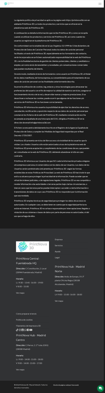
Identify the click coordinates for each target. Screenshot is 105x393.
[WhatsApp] (25, 330)
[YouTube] (30, 330)
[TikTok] (17, 330)
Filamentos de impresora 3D (28, 325)
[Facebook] (28, 330)
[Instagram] (20, 330)
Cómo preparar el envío (26, 313)
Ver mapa (20, 293)
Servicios (59, 245)
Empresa (58, 239)
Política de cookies (24, 319)
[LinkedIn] (22, 330)
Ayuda (57, 251)
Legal (57, 257)
